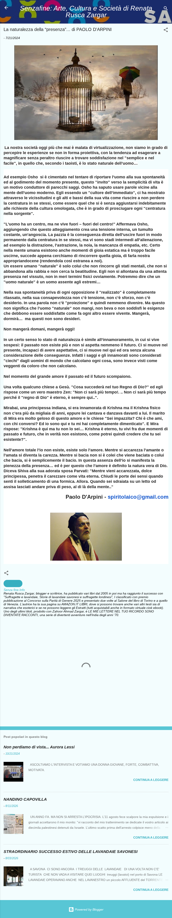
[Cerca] (165, 9)
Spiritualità (13, 583)
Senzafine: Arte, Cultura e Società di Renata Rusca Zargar (86, 11)
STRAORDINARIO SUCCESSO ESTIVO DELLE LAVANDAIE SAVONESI (71, 851)
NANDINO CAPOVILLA (25, 799)
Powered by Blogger (88, 909)
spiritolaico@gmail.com (138, 497)
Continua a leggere (150, 780)
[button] (165, 30)
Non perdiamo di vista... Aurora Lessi (39, 747)
